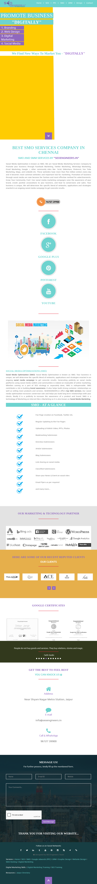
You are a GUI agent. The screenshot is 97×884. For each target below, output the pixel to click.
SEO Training (56, 867)
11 (60, 658)
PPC (54, 3)
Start (88, 658)
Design (79, 3)
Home (39, 3)
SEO (47, 3)
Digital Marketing (25, 862)
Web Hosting (11, 862)
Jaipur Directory (23, 873)
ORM (70, 3)
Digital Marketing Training (38, 867)
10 (58, 658)
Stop (89, 658)
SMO (62, 3)
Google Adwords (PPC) (41, 859)
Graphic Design (64, 859)
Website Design (79, 859)
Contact (89, 3)
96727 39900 (49, 741)
